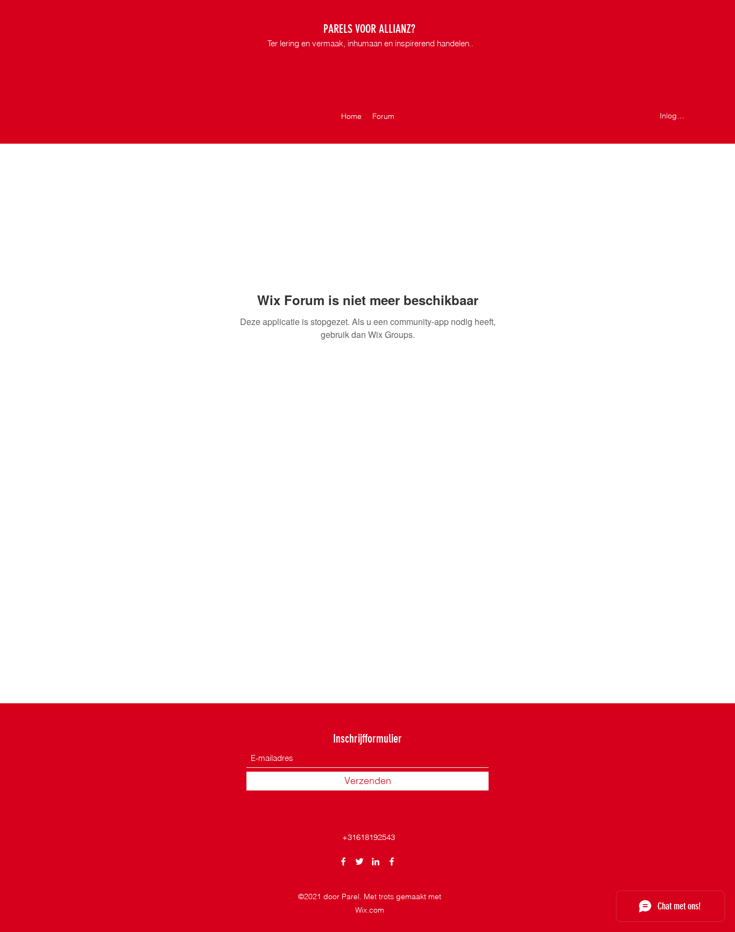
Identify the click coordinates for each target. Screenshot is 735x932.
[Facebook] (343, 861)
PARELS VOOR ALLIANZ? (369, 29)
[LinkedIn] (375, 861)
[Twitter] (359, 861)
